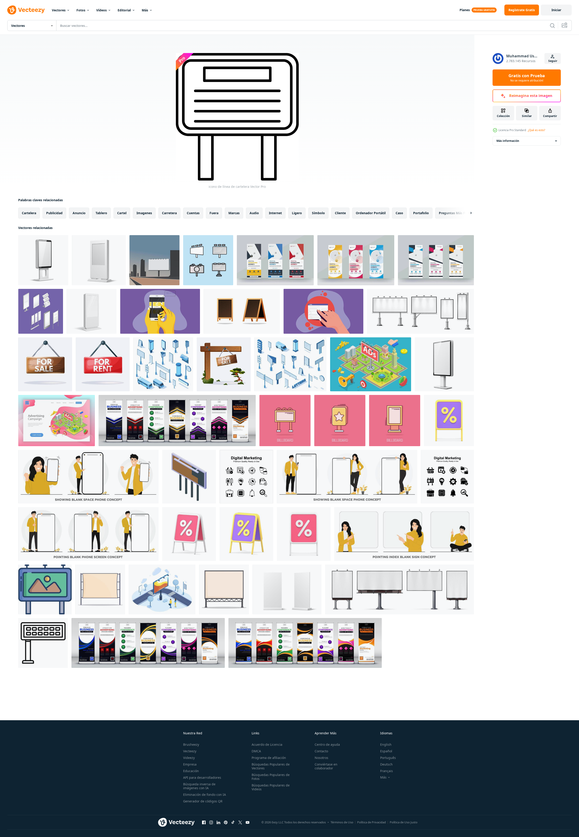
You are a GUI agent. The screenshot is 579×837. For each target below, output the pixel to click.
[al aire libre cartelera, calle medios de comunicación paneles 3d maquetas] (420, 311)
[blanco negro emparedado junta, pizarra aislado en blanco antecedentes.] (242, 311)
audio (254, 213)
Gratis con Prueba (526, 77)
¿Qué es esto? (536, 130)
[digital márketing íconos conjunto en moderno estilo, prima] (246, 477)
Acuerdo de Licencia (267, 744)
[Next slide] (467, 213)
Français (386, 771)
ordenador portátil (371, 213)
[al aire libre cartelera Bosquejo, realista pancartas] (399, 589)
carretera (169, 213)
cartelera (29, 213)
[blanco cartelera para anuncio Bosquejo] (100, 589)
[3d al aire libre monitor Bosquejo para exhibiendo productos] (287, 589)
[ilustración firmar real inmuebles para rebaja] (224, 364)
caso (399, 213)
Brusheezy (191, 744)
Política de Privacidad (371, 822)
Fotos (80, 10)
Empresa (190, 764)
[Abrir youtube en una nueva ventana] (247, 822)
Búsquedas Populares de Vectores (271, 766)
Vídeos (101, 10)
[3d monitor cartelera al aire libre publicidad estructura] (43, 260)
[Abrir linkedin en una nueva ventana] (218, 822)
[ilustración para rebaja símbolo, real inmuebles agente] (45, 364)
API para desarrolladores (202, 777)
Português (388, 758)
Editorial (124, 10)
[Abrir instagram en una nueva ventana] (211, 822)
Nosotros (321, 758)
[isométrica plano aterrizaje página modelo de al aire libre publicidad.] (56, 420)
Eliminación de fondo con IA (204, 794)
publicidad (54, 213)
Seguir (552, 61)
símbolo (318, 213)
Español (386, 751)
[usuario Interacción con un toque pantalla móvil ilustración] (160, 311)
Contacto (321, 751)
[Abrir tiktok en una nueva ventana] (233, 822)
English (386, 744)
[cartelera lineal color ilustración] (45, 589)
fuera (214, 213)
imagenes (144, 213)
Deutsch (386, 764)
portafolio (421, 213)
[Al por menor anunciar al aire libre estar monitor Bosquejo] (99, 260)
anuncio (79, 213)
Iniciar (556, 10)
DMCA (256, 751)
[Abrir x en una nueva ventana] (240, 822)
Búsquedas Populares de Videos (271, 787)
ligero (297, 213)
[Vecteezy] (26, 10)
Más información (507, 141)
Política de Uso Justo (403, 822)
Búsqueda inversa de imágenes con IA (199, 786)
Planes (465, 10)
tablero (101, 213)
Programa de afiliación (269, 758)
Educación (191, 771)
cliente (340, 213)
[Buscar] (552, 25)
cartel (121, 213)
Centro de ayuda (327, 744)
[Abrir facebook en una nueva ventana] (204, 822)
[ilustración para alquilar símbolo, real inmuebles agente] (103, 364)
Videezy (189, 758)
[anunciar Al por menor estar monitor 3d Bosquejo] (91, 311)
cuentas (193, 213)
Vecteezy (189, 751)
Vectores (59, 10)
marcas (234, 213)
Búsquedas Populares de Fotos (271, 777)
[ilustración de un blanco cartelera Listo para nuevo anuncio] (224, 589)
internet (275, 213)
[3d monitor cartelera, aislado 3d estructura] (444, 364)
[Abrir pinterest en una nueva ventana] (226, 822)
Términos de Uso (342, 822)
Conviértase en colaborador (326, 766)
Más (145, 10)
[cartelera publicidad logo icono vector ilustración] (154, 260)
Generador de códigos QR (202, 801)
